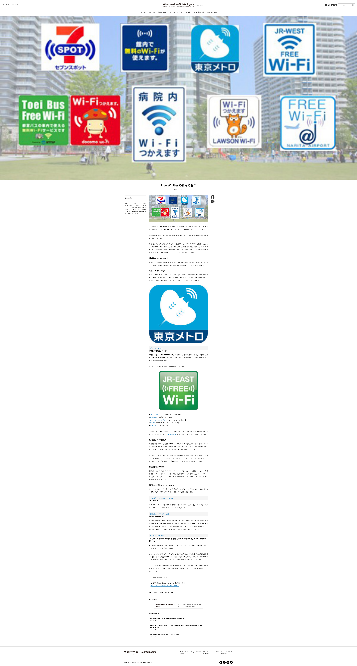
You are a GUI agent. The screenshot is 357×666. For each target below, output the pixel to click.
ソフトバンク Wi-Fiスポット (158, 420)
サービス (156, 592)
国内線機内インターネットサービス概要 (161, 498)
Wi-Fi (161, 592)
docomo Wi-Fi (154, 417)
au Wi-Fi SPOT (154, 425)
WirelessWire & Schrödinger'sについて (190, 652)
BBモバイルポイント (156, 414)
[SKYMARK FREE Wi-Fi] (157, 535)
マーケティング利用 (226, 652)
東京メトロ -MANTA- (156, 348)
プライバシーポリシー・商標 (211, 652)
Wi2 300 (152, 423)
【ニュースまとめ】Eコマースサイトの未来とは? (165, 586)
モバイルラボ (128, 198)
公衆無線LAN (169, 592)
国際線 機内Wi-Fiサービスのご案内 (160, 514)
